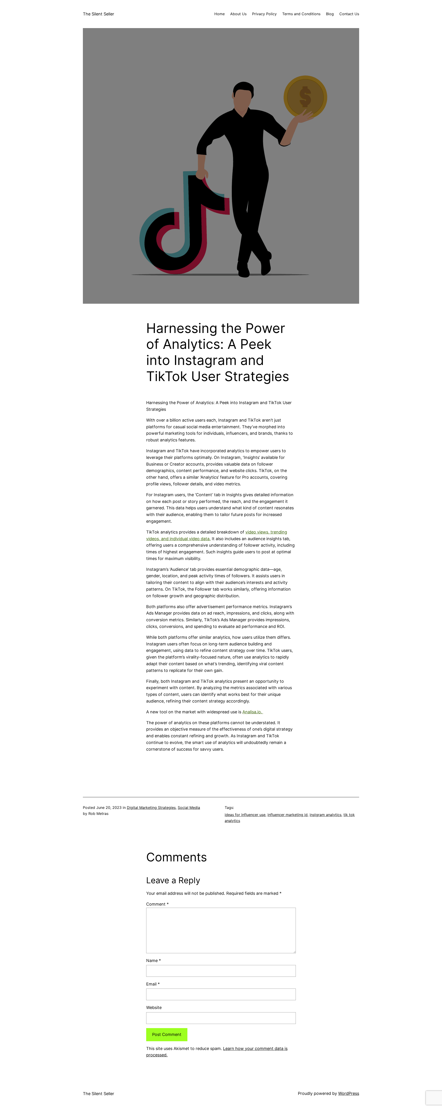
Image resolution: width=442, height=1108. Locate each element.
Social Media (189, 807)
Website (154, 1007)
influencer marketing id (288, 814)
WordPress (348, 1093)
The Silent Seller (98, 14)
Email (153, 984)
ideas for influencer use (245, 814)
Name (153, 960)
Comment (157, 904)
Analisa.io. (252, 711)
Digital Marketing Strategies (151, 807)
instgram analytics (325, 814)
